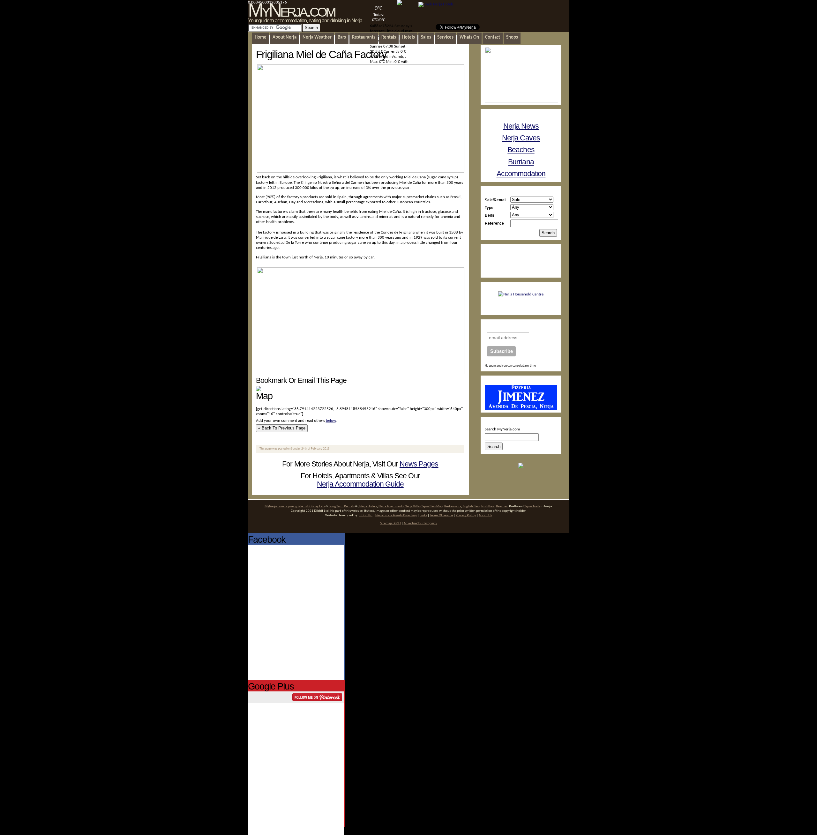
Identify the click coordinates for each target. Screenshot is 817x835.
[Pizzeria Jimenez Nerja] (521, 409)
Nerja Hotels (368, 506)
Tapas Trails (532, 506)
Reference (494, 223)
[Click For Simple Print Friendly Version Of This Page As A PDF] (258, 390)
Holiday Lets (316, 506)
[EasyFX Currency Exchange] (520, 467)
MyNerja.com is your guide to (286, 506)
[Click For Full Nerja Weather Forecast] (399, 4)
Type (489, 207)
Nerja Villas (413, 506)
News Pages (419, 464)
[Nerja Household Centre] (520, 294)
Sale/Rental (495, 200)
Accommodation (521, 173)
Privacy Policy (466, 515)
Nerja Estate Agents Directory (396, 515)
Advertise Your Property (420, 523)
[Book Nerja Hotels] (435, 4)
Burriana (521, 162)
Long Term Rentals (342, 506)
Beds (489, 215)
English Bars (471, 506)
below (331, 421)
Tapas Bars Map (432, 506)
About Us (485, 515)
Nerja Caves (521, 138)
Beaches (520, 149)
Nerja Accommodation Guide (360, 484)
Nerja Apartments (391, 506)
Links (423, 515)
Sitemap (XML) (390, 523)
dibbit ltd (365, 515)
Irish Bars (487, 506)
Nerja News (521, 126)
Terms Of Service (441, 515)
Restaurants (452, 506)
